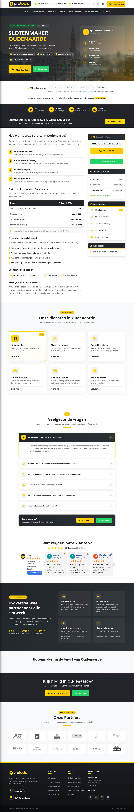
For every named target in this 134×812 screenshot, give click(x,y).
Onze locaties (75, 12)
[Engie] (37, 749)
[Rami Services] (116, 749)
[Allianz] (97, 749)
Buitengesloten (92, 12)
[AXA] (37, 736)
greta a (56, 555)
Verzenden (101, 87)
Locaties (71, 794)
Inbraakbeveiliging (75, 782)
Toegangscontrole (56, 12)
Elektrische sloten (74, 778)
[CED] (116, 736)
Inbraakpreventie (54, 786)
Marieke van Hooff (105, 555)
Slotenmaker (38, 12)
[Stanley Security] (77, 736)
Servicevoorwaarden (97, 91)
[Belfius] (17, 749)
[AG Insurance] (17, 736)
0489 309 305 (100, 98)
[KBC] (57, 736)
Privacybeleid (85, 91)
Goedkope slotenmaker (76, 790)
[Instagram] (98, 4)
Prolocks (31, 555)
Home (25, 12)
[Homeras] (77, 749)
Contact (107, 12)
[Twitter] (102, 797)
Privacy (112, 808)
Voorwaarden (121, 808)
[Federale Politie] (97, 736)
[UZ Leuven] (57, 749)
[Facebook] (89, 4)
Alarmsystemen (53, 794)
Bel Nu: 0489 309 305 (59, 693)
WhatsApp (82, 693)
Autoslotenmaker (74, 786)
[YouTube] (103, 4)
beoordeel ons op (35, 572)
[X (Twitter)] (93, 4)
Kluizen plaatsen (54, 790)
